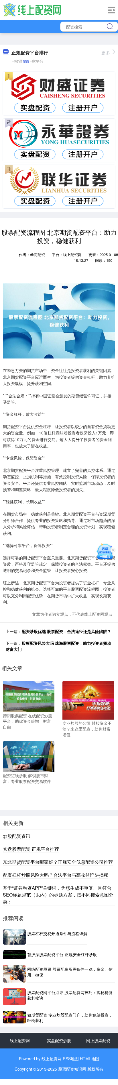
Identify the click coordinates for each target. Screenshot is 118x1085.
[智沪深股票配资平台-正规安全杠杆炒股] (14, 955)
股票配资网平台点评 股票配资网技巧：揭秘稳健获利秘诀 (70, 995)
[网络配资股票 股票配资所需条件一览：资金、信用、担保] (14, 973)
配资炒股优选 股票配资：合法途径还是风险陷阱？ (66, 631)
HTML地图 (89, 1058)
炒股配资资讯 (16, 836)
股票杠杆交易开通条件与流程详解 (57, 933)
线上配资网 (20, 1040)
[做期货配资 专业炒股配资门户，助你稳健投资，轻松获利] (14, 1018)
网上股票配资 (98, 1040)
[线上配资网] (32, 9)
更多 (105, 52)
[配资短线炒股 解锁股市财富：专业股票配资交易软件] (28, 756)
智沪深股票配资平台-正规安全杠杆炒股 (62, 954)
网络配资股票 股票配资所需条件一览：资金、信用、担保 (70, 972)
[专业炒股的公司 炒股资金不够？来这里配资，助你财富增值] (88, 700)
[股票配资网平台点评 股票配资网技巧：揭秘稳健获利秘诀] (14, 996)
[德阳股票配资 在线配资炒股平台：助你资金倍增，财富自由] (28, 696)
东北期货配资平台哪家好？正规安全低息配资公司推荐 (58, 862)
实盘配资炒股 (59, 1040)
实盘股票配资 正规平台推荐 (31, 849)
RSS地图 (71, 1058)
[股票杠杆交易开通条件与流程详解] (14, 937)
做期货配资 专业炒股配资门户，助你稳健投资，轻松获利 (70, 1017)
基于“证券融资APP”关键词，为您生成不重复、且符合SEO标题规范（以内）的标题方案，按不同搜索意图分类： (58, 894)
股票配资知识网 (72, 1069)
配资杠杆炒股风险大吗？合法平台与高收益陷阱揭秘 (55, 875)
